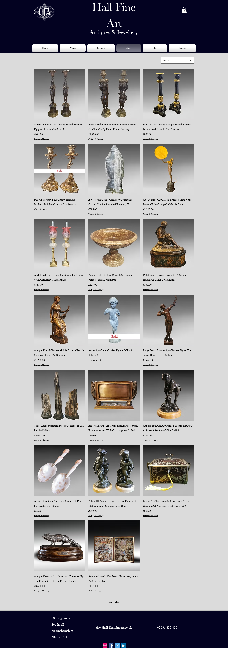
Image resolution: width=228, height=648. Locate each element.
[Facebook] (111, 645)
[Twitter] (117, 645)
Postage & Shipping (41, 139)
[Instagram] (105, 645)
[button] (184, 10)
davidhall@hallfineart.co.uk (114, 627)
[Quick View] (59, 94)
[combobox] (177, 60)
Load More (114, 602)
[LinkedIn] (123, 645)
